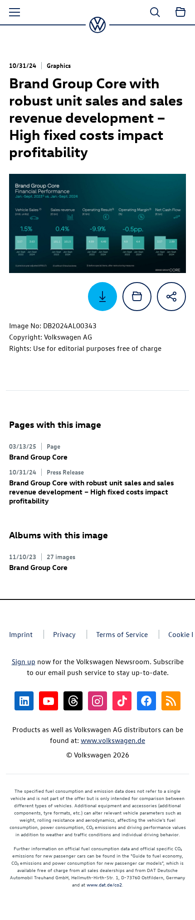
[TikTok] (122, 700)
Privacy (64, 634)
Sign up (23, 661)
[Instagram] (97, 700)
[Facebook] (146, 700)
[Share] (171, 296)
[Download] (102, 296)
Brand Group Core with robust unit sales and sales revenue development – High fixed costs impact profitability (91, 491)
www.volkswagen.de (113, 740)
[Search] (155, 12)
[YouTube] (48, 700)
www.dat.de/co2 (104, 884)
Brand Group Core (38, 456)
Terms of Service (122, 634)
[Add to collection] (136, 296)
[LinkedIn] (24, 700)
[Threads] (73, 700)
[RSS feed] (170, 700)
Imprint (21, 634)
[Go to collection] (180, 12)
